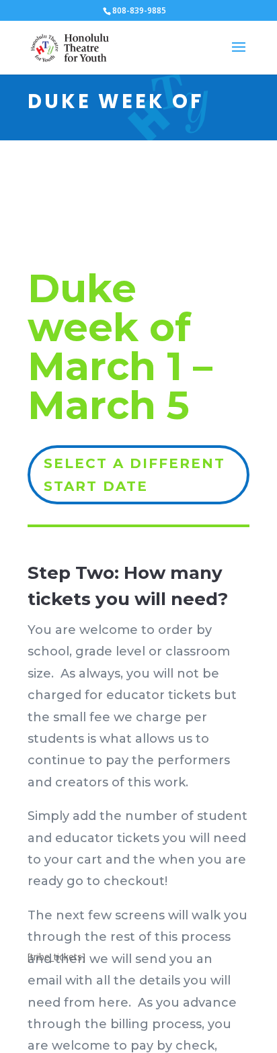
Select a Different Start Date (134, 474)
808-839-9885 (139, 10)
